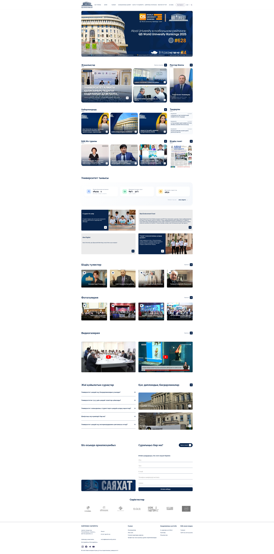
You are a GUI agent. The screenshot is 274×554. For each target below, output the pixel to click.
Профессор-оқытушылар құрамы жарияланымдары (142, 537)
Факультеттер (162, 4)
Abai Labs (130, 532)
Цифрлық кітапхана (151, 4)
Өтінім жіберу (165, 489)
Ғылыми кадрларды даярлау (135, 535)
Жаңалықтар (164, 535)
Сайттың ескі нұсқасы (186, 532)
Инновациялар (132, 530)
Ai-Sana (171, 4)
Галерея (182, 530)
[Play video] (108, 357)
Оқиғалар (163, 532)
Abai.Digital (180, 4)
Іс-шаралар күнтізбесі (166, 530)
